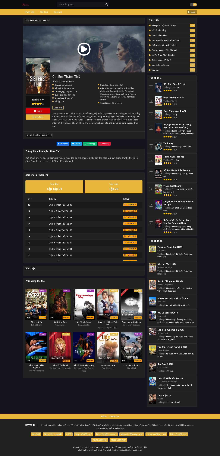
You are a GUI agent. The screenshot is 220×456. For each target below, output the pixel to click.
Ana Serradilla (116, 88)
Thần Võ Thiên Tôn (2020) (170, 378)
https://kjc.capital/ (53, 434)
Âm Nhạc (175, 208)
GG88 (68, 434)
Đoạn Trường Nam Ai (173, 97)
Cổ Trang (179, 319)
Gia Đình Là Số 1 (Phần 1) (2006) (172, 298)
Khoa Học (176, 134)
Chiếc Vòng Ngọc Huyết (174, 111)
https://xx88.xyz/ (83, 434)
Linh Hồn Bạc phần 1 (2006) (170, 330)
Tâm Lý (174, 101)
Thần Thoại (162, 339)
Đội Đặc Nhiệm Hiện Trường (176, 170)
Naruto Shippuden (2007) (170, 281)
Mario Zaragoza (126, 91)
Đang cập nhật (116, 85)
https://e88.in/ (100, 440)
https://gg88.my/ (178, 434)
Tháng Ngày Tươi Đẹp (173, 157)
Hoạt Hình (161, 257)
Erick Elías (129, 88)
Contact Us (114, 416)
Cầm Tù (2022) (164, 395)
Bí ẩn (183, 134)
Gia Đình (170, 192)
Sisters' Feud (47, 135)
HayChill (36, 434)
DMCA (103, 416)
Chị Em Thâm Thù (33, 135)
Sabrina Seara (122, 94)
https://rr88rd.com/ (156, 434)
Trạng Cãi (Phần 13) (172, 186)
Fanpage (191, 12)
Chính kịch (58, 108)
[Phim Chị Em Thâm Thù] (25, 6)
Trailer (39, 111)
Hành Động (176, 131)
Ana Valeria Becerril (116, 97)
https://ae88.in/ (118, 440)
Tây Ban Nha (69, 95)
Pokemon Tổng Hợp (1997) (170, 247)
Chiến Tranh (186, 147)
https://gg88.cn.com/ (106, 434)
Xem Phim (39, 117)
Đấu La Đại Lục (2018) (167, 313)
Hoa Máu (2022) (165, 364)
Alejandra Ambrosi (109, 91)
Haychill (30, 425)
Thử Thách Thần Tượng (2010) (172, 347)
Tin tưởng (168, 143)
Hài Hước (184, 189)
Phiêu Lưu (167, 134)
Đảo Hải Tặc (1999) (166, 264)
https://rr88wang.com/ (132, 434)
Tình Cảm (175, 87)
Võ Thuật (187, 319)
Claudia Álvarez (107, 94)
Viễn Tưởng (186, 131)
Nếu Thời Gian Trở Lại (174, 84)
